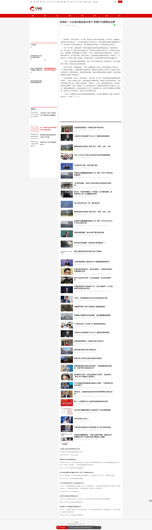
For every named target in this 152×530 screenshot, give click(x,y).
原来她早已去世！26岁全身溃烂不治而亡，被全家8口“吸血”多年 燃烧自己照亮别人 (93, 375)
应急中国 (85, 2)
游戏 (51, 2)
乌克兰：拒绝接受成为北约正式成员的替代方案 (90, 298)
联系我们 (70, 525)
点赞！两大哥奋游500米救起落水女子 (69, 496)
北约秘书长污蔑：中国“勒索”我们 (86, 165)
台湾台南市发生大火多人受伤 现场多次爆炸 (36, 56)
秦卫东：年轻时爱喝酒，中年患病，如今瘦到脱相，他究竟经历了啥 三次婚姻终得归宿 (93, 192)
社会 (57, 16)
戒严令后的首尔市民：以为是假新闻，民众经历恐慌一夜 (93, 279)
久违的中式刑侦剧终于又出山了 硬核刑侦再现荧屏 (91, 136)
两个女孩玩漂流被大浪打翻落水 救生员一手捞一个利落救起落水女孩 (76, 472)
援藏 (58, 2)
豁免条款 (84, 525)
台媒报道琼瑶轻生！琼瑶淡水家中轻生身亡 (89, 127)
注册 (115, 1)
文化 (55, 2)
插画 (61, 2)
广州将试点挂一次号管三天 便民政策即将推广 (90, 324)
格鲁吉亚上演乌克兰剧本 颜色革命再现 (87, 358)
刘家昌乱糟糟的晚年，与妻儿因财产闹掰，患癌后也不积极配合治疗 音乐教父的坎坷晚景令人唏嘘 (93, 436)
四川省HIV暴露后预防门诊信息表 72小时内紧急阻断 (92, 410)
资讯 (34, 2)
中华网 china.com (36, 8)
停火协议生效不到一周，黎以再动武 (86, 203)
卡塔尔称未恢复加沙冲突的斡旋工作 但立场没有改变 (92, 427)
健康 (65, 2)
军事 (37, 2)
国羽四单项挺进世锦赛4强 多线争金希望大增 (36, 81)
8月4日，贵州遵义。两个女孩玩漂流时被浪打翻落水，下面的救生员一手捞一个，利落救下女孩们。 (88, 475)
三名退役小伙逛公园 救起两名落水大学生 (70, 449)
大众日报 (73, 25)
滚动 (119, 16)
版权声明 (79, 525)
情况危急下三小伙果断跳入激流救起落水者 (70, 506)
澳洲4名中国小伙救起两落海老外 (68, 459)
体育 (70, 16)
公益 (68, 2)
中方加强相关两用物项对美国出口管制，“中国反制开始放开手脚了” (93, 384)
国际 (45, 16)
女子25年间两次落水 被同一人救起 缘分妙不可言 (72, 483)
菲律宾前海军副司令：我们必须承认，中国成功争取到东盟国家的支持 (93, 270)
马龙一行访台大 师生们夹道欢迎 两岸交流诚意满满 (92, 155)
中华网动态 (93, 525)
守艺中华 (79, 2)
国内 (33, 16)
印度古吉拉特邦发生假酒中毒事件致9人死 (80, 527)
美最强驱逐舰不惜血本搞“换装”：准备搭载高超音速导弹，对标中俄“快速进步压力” (93, 367)
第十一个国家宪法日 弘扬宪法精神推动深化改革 (91, 401)
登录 (120, 1)
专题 (82, 16)
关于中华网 (60, 525)
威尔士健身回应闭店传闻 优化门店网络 (87, 251)
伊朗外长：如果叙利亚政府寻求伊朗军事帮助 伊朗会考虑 (93, 392)
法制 (75, 2)
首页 (31, 2)
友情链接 (88, 525)
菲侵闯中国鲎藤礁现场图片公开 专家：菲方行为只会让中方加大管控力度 (93, 222)
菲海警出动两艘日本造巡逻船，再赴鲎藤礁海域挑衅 (92, 315)
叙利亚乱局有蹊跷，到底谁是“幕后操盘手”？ (90, 242)
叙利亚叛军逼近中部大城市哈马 (85, 349)
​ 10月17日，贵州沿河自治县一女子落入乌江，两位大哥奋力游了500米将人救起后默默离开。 (86, 499)
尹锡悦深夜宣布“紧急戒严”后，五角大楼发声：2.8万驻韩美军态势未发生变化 (93, 287)
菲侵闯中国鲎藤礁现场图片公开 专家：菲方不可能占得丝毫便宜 (93, 174)
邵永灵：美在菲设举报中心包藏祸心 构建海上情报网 (36, 70)
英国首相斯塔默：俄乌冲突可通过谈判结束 (89, 232)
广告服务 (66, 525)
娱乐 (44, 2)
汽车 (48, 2)
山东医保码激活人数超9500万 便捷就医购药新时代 (92, 261)
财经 (41, 2)
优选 (72, 2)
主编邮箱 (76, 522)
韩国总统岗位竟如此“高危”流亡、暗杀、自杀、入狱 (92, 146)
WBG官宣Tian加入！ (81, 418)
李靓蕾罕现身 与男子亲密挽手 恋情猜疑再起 (89, 306)
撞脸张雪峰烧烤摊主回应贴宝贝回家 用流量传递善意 (50, 70)
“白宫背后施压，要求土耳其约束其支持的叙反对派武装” (92, 184)
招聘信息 (75, 525)
